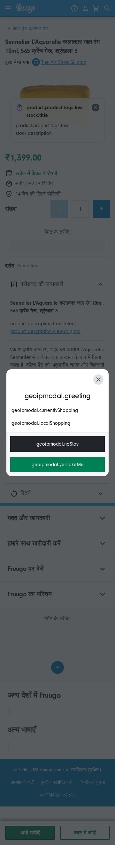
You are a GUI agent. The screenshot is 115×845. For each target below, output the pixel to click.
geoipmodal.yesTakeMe (58, 464)
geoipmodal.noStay (57, 444)
